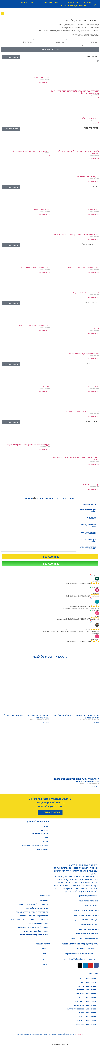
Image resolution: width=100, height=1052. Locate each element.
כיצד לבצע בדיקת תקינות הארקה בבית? (35, 268)
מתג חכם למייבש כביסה (41, 210)
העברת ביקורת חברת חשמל (88, 929)
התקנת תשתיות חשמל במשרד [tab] (88, 510)
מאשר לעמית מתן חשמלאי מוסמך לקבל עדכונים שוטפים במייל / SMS (82, 45)
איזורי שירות (93, 974)
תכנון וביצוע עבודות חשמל (89, 901)
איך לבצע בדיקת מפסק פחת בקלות (86, 293)
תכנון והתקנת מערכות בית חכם (87, 934)
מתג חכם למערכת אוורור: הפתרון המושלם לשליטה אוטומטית (76, 235)
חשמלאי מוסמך (78, 1034)
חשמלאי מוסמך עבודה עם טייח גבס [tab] (88, 548)
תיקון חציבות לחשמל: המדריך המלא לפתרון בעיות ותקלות (28, 445)
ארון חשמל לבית (93, 329)
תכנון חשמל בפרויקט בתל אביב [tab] (88, 540)
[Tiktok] (80, 965)
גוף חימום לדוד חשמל (91, 485)
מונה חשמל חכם (44, 387)
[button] (2, 13)
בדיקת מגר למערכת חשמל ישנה (87, 177)
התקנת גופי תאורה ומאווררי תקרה (86, 920)
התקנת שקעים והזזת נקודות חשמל (86, 915)
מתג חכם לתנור (93, 210)
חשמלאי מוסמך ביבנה (41, 78)
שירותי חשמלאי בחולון (90, 118)
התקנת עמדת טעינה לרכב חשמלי (86, 910)
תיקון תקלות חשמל (91, 906)
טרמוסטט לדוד (93, 387)
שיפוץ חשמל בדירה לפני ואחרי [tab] (89, 518)
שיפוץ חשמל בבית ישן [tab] (88, 504)
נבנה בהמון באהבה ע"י (59, 1044)
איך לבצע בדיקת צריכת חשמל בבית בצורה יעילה (81, 412)
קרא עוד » (95, 723)
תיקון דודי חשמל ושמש (90, 924)
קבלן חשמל (45, 896)
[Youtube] (90, 965)
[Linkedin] (85, 965)
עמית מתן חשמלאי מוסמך (38, 821)
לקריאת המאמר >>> (93, 98)
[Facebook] (96, 965)
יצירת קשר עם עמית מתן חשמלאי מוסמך (80, 944)
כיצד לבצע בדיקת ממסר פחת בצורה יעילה (83, 268)
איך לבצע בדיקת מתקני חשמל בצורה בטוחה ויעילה (31, 151)
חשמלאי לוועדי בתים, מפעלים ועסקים (84, 938)
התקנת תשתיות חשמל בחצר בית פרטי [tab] (88, 533)
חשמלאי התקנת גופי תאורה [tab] (88, 525)
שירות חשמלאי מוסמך (89, 896)
